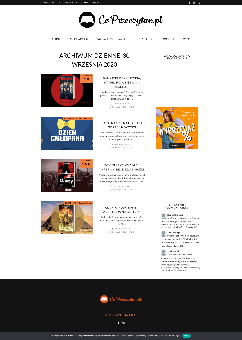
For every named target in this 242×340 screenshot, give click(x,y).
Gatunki (56, 39)
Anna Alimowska (122, 186)
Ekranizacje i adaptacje (78, 203)
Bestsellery (144, 39)
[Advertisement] (176, 176)
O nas (96, 2)
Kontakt (85, 2)
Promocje (168, 39)
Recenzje (87, 75)
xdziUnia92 (173, 251)
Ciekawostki (79, 39)
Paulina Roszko (122, 144)
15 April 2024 (179, 246)
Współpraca (70, 2)
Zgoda (186, 336)
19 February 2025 (190, 227)
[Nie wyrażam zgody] (238, 335)
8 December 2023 (179, 270)
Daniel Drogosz (175, 214)
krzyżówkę (191, 218)
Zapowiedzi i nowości (111, 39)
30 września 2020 (120, 107)
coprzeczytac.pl (52, 2)
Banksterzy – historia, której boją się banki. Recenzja (122, 82)
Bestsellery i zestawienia (78, 118)
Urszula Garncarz (122, 104)
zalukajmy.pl (173, 232)
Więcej (187, 39)
